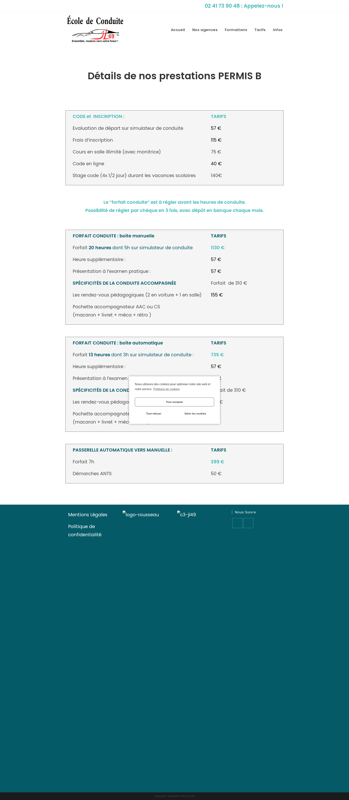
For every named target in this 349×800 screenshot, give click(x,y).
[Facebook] (237, 523)
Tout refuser (153, 413)
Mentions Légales (87, 515)
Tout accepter (174, 401)
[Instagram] (248, 523)
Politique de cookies (166, 388)
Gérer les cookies (195, 413)
